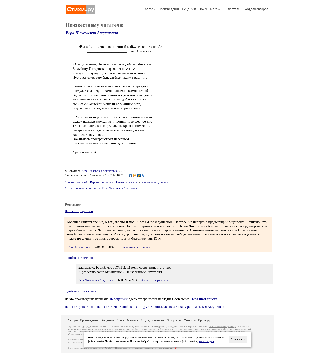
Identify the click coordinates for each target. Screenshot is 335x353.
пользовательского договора (222, 326)
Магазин (216, 9)
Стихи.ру (190, 320)
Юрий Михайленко (79, 246)
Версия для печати (102, 182)
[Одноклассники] (135, 175)
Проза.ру (204, 320)
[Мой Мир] (139, 175)
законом (130, 329)
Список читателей (76, 182)
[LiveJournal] (143, 175)
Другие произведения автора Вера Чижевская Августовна (101, 187)
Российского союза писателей (158, 348)
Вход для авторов (255, 9)
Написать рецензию (79, 211)
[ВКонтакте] (131, 175)
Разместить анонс (127, 182)
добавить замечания (81, 258)
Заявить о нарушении (154, 182)
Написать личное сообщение (117, 307)
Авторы (150, 9)
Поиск (203, 9)
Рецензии (189, 9)
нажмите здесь (206, 341)
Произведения (169, 9)
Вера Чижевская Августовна (92, 32)
